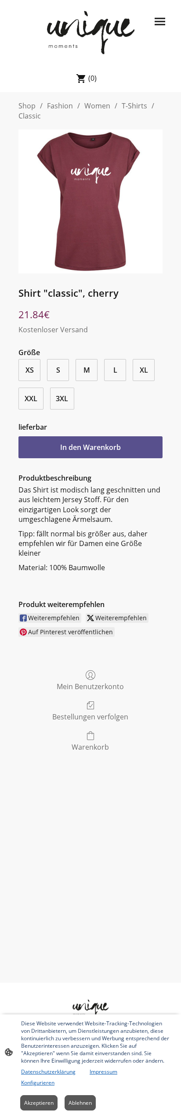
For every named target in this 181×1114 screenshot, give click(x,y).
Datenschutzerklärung (48, 1071)
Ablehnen (80, 1103)
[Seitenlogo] (90, 32)
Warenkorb (90, 746)
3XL (62, 398)
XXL (31, 398)
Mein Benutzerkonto (90, 686)
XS (29, 370)
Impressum (103, 1071)
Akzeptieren (39, 1103)
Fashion (60, 106)
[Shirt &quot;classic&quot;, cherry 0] (90, 201)
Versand (74, 329)
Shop (27, 106)
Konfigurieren (37, 1082)
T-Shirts (134, 106)
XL (144, 370)
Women (97, 106)
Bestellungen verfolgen (90, 716)
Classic (29, 116)
